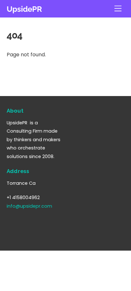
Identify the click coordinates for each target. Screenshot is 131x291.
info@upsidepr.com (29, 206)
